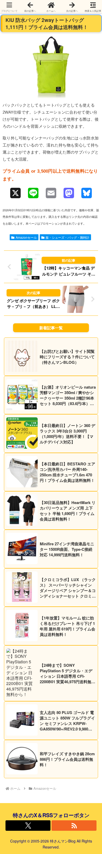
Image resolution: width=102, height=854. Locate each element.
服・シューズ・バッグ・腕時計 (67, 237)
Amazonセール (26, 237)
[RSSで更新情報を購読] (74, 825)
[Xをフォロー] (27, 825)
